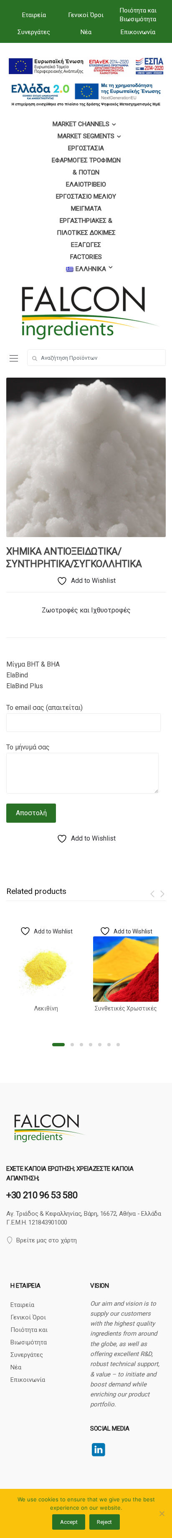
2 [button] (72, 1044)
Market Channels (81, 124)
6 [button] (109, 1044)
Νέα (86, 32)
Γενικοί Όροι (86, 15)
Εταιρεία (34, 15)
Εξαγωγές (86, 245)
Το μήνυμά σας (28, 747)
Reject (104, 1522)
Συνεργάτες (34, 32)
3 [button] (81, 1044)
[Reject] (161, 1513)
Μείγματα (86, 208)
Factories (86, 257)
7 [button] (118, 1044)
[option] (86, 457)
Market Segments (86, 136)
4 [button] (90, 1044)
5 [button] (99, 1044)
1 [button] (58, 1044)
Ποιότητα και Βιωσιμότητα (138, 15)
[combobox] (96, 357)
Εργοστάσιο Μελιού (86, 196)
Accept (69, 1522)
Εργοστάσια (86, 148)
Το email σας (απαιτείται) (44, 708)
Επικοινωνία (138, 32)
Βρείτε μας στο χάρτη (46, 1240)
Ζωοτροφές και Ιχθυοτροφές (86, 610)
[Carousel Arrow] (154, 893)
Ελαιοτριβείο (86, 184)
